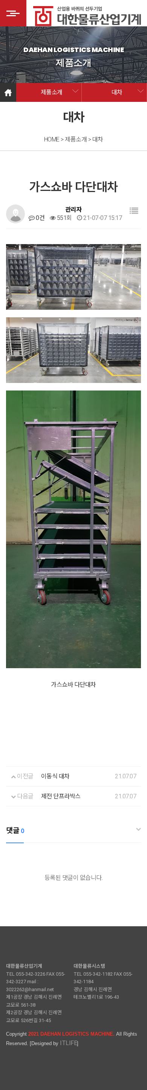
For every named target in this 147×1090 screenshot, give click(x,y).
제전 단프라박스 (61, 796)
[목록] (134, 211)
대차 (117, 92)
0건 (39, 217)
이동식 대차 (55, 776)
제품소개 (52, 92)
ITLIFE (68, 1043)
